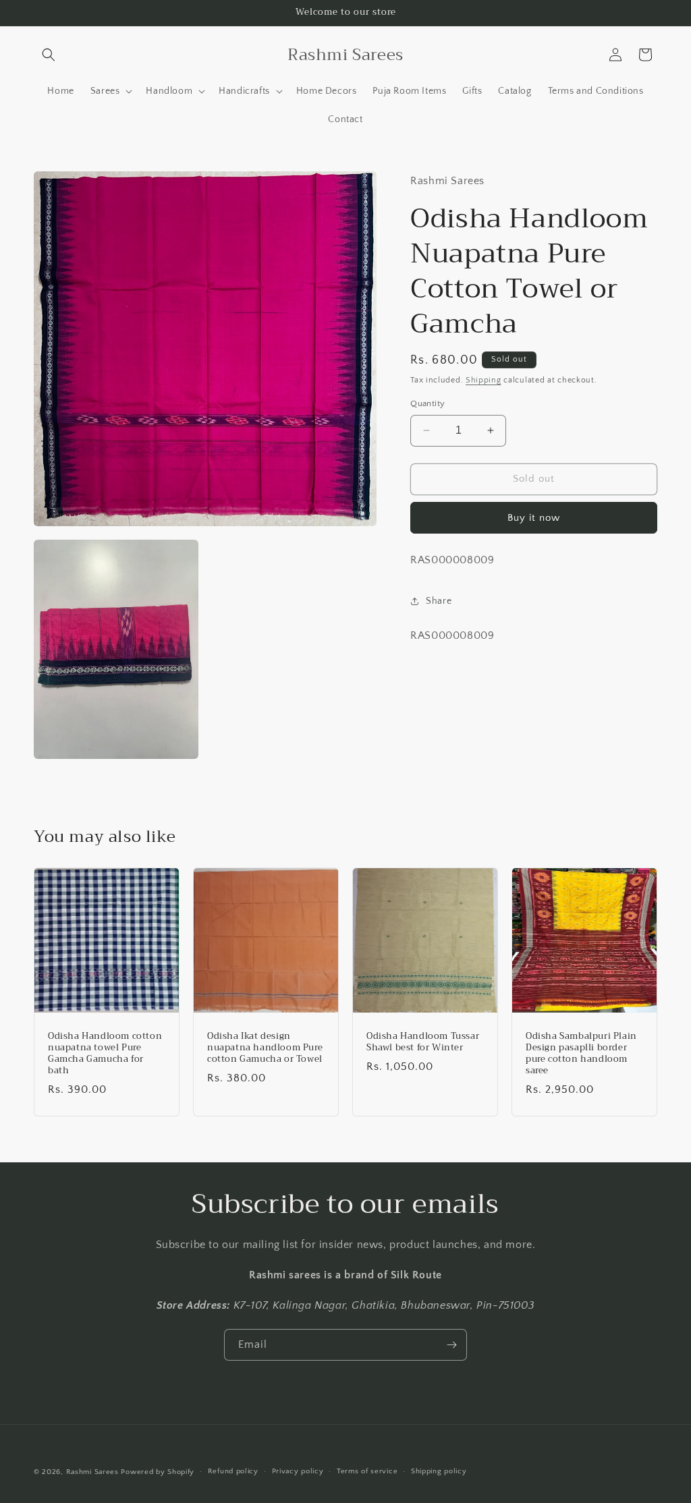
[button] (48, 54)
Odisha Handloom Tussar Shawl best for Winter (422, 1042)
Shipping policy (439, 1471)
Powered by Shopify (157, 1472)
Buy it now (533, 517)
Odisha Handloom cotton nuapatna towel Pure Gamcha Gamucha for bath (105, 1054)
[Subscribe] (451, 1345)
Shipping (483, 380)
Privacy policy (298, 1471)
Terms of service (367, 1471)
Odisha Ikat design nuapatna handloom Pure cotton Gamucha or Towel (265, 1048)
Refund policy (233, 1471)
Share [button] (438, 601)
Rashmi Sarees (92, 1472)
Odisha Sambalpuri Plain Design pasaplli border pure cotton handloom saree (581, 1054)
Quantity (427, 403)
